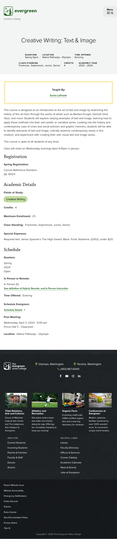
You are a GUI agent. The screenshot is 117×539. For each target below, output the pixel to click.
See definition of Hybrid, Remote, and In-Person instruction (36, 288)
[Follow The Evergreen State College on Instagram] (73, 376)
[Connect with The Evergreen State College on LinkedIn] (79, 376)
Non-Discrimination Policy (16, 517)
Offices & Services (70, 452)
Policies (7, 506)
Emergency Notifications (15, 496)
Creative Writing (15, 199)
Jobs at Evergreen (70, 472)
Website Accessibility (13, 490)
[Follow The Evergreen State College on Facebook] (60, 376)
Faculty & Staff (15, 457)
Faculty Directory (69, 447)
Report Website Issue (14, 485)
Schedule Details (13, 310)
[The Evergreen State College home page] (15, 367)
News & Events (68, 467)
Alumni (11, 467)
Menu (110, 9)
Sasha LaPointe (58, 95)
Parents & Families (17, 452)
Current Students (16, 442)
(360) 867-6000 (69, 369)
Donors (11, 462)
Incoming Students (17, 447)
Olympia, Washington (51, 364)
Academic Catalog (12, 18)
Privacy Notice (10, 522)
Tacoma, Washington (89, 364)
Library (64, 442)
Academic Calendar (70, 462)
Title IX (7, 528)
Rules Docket (10, 512)
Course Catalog (68, 457)
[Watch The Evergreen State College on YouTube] (67, 376)
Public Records (11, 501)
